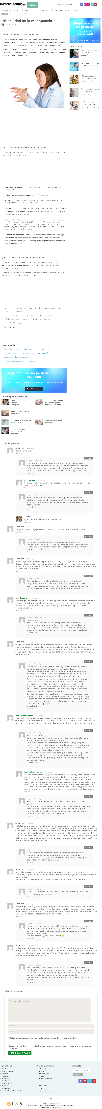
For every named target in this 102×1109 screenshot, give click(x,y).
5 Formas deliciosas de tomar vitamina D (20, 412)
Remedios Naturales (8, 1083)
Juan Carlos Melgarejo (24, 716)
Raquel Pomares (11, 24)
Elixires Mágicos (44, 1074)
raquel (29, 460)
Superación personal (45, 1078)
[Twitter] (92, 4)
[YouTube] (95, 4)
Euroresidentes (44, 1105)
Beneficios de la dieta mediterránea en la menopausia (26, 349)
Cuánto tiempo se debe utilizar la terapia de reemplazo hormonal (54, 403)
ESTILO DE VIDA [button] (42, 10)
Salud (4, 1069)
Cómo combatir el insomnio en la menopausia (18, 431)
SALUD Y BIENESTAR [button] (10, 10)
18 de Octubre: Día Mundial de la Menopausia (18, 403)
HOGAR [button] (27, 10)
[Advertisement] (34, 124)
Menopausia (6, 1088)
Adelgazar (5, 1076)
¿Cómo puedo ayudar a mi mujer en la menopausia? (26, 353)
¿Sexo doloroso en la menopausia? (53, 421)
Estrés (41, 1083)
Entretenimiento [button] (62, 10)
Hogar (41, 1088)
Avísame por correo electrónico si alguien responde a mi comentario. (43, 1038)
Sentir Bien (42, 1071)
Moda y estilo (43, 1086)
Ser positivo (42, 1081)
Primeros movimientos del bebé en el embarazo (90, 91)
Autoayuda (5, 1086)
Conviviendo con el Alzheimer (11, 1090)
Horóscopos (43, 1090)
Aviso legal (51, 1107)
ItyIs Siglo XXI (32, 1105)
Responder (18, 453)
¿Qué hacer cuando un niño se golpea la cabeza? (90, 52)
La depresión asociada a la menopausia (20, 361)
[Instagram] (85, 4)
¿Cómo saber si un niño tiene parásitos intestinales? (89, 78)
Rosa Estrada (29, 480)
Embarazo (5, 1078)
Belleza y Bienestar (45, 1069)
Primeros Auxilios (7, 1071)
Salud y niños (6, 1081)
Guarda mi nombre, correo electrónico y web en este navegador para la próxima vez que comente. (50, 1047)
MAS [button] (76, 10)
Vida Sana (5, 1074)
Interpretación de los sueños (48, 1093)
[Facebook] (81, 4)
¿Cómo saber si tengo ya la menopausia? (21, 421)
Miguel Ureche (21, 598)
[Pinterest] (88, 4)
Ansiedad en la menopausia (16, 357)
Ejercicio (41, 1076)
